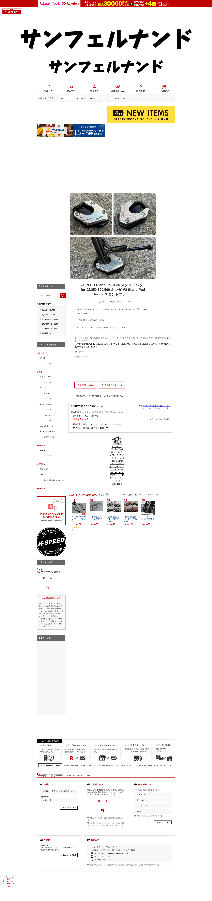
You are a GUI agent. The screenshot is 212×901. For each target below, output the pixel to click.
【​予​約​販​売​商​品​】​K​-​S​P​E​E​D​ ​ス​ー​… (113, 519)
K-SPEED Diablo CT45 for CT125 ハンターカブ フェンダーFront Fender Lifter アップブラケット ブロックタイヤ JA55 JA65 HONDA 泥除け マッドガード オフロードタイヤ (116, 464)
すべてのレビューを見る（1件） (156, 406)
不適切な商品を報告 (115, 396)
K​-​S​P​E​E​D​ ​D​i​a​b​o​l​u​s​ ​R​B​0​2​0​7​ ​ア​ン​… (148, 519)
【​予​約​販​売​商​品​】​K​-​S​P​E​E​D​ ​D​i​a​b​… (96, 519)
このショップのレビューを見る (157, 408)
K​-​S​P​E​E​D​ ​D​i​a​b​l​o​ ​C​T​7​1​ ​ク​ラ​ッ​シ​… (79, 519)
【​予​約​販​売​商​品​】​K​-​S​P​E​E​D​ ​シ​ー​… (130, 519)
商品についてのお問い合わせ (89, 396)
